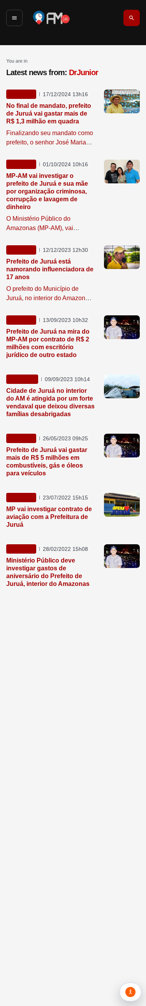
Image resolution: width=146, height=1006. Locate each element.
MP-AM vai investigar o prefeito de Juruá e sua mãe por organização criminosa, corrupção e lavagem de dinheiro (47, 191)
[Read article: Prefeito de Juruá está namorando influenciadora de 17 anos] (122, 257)
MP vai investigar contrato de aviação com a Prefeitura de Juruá (49, 517)
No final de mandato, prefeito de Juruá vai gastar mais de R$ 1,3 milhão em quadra (48, 113)
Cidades (22, 379)
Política (21, 94)
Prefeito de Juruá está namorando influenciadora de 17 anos (49, 269)
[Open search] (131, 18)
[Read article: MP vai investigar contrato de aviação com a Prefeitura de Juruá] (122, 505)
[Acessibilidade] (130, 992)
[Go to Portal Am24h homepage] (51, 17)
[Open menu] (14, 18)
